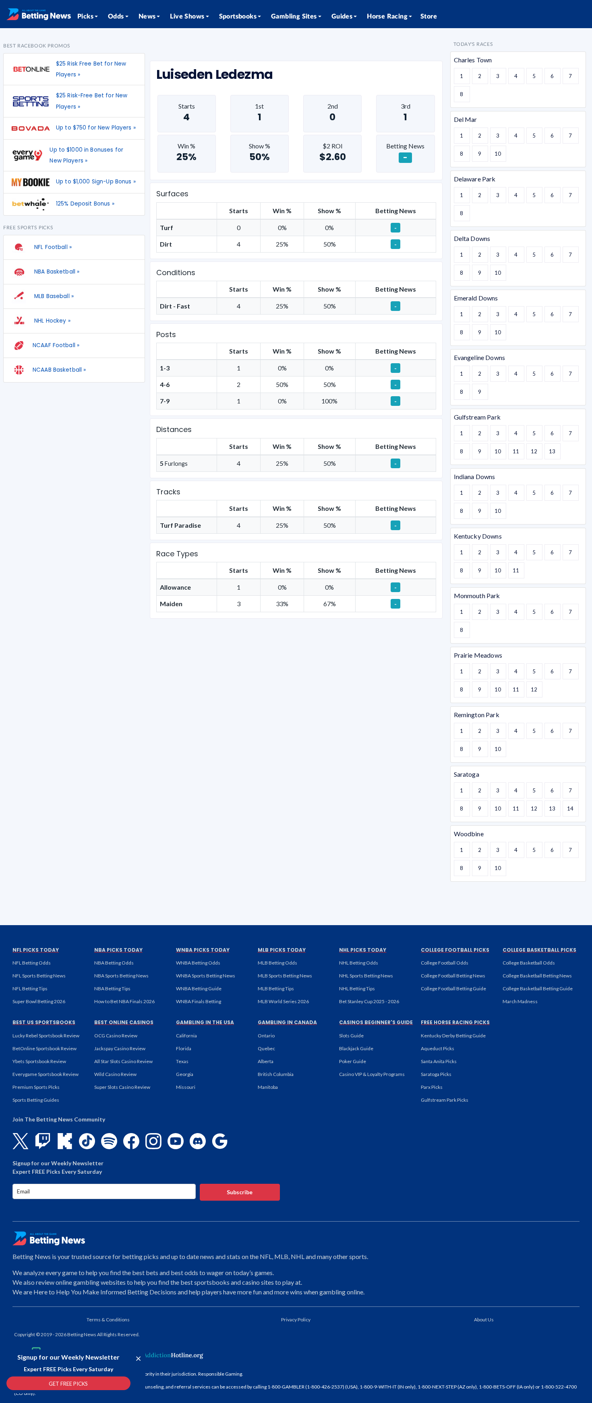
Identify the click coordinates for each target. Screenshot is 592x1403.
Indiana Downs (474, 476)
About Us (484, 1320)
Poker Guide (352, 1061)
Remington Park (476, 714)
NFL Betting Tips (30, 988)
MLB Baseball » (53, 296)
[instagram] (153, 1141)
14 (570, 808)
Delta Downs (472, 238)
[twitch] (43, 1141)
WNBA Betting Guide (198, 988)
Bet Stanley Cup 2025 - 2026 (369, 1001)
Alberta (265, 1061)
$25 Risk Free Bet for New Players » (91, 69)
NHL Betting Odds (358, 963)
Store (428, 16)
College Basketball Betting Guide (538, 988)
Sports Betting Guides (35, 1100)
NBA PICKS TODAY (118, 949)
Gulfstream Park (477, 417)
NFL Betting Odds (31, 963)
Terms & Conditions (108, 1320)
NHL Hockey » (51, 321)
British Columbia (276, 1074)
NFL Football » (52, 247)
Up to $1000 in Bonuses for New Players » (86, 155)
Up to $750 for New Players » (96, 128)
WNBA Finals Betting (198, 1001)
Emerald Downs (476, 298)
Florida (183, 1048)
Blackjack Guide (356, 1048)
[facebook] (131, 1141)
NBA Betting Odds (114, 963)
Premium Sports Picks (36, 1087)
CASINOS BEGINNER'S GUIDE (376, 1022)
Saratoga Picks (436, 1074)
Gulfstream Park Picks (444, 1100)
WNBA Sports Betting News (205, 976)
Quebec (266, 1048)
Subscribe (240, 1192)
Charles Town (473, 60)
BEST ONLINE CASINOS (123, 1022)
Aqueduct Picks (437, 1048)
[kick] (65, 1141)
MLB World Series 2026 (283, 1001)
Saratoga (466, 774)
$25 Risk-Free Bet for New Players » (91, 101)
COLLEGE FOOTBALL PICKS (455, 949)
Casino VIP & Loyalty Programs (372, 1074)
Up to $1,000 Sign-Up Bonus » (96, 181)
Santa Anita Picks (439, 1061)
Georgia (184, 1074)
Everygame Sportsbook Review (45, 1074)
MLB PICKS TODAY (282, 949)
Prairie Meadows (478, 655)
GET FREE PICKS (68, 1383)
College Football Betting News (453, 976)
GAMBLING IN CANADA (287, 1022)
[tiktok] (87, 1141)
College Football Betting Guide (453, 988)
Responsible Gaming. (220, 1374)
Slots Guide (351, 1036)
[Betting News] (38, 14)
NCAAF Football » (56, 345)
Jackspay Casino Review (119, 1048)
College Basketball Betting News (537, 976)
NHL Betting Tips (357, 988)
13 (552, 451)
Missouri (185, 1087)
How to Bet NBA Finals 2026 (124, 1001)
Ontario (266, 1036)
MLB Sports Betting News (285, 976)
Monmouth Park (477, 595)
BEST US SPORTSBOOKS (43, 1022)
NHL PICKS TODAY (362, 949)
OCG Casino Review (115, 1036)
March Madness (520, 1001)
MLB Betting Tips (276, 988)
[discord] (198, 1141)
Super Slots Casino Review (122, 1087)
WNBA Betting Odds (198, 963)
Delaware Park (475, 179)
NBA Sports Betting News (121, 976)
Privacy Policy (295, 1320)
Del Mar (465, 119)
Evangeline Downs (479, 357)
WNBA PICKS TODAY (203, 949)
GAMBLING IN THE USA (205, 1022)
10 (498, 153)
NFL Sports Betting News (39, 976)
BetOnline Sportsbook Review (44, 1048)
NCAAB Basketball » (59, 370)
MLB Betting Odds (277, 963)
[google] (220, 1141)
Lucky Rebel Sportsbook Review (45, 1036)
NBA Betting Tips (112, 988)
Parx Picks (432, 1087)
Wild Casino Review (115, 1074)
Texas (182, 1061)
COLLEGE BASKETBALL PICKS (539, 949)
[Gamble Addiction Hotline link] (153, 1355)
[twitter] (20, 1141)
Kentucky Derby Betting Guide (453, 1036)
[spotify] (109, 1141)
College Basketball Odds (529, 963)
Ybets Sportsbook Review (39, 1061)
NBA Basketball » (56, 272)
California (186, 1036)
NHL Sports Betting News (366, 976)
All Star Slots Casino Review (123, 1061)
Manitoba (268, 1087)
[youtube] (176, 1141)
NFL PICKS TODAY (35, 949)
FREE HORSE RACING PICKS (455, 1022)
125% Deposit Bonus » (85, 204)
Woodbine (469, 833)
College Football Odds (444, 963)
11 (516, 451)
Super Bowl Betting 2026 (38, 1001)
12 (534, 451)
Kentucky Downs (478, 536)
